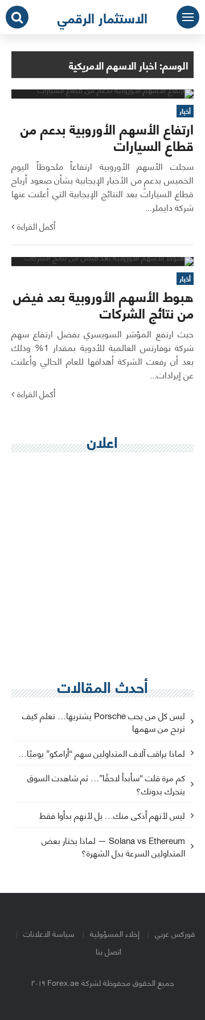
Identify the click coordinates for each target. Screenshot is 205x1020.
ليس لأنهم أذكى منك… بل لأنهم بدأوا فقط (112, 816)
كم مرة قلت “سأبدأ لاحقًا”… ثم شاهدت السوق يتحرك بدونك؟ (106, 784)
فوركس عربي (175, 933)
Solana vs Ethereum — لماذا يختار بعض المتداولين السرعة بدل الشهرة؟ (113, 847)
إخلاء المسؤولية (115, 933)
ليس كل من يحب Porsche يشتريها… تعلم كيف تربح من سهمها (103, 722)
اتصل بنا (108, 951)
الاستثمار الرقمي (102, 17)
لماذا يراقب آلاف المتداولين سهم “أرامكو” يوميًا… (101, 753)
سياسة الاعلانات (49, 933)
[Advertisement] (102, 566)
